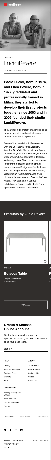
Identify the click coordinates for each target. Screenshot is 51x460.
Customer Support (11, 373)
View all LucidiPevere (15, 71)
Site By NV (8, 447)
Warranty (7, 377)
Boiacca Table (15, 274)
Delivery (7, 366)
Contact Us (10, 388)
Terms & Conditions (13, 441)
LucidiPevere (16, 278)
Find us (7, 406)
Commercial (42, 417)
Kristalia (12, 281)
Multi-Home (25, 417)
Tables (7, 268)
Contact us (32, 381)
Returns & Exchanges (12, 370)
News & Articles (34, 370)
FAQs (6, 381)
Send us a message (11, 402)
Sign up (8, 349)
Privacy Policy (11, 444)
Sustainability (33, 373)
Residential (9, 417)
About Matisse (33, 366)
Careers (31, 377)
